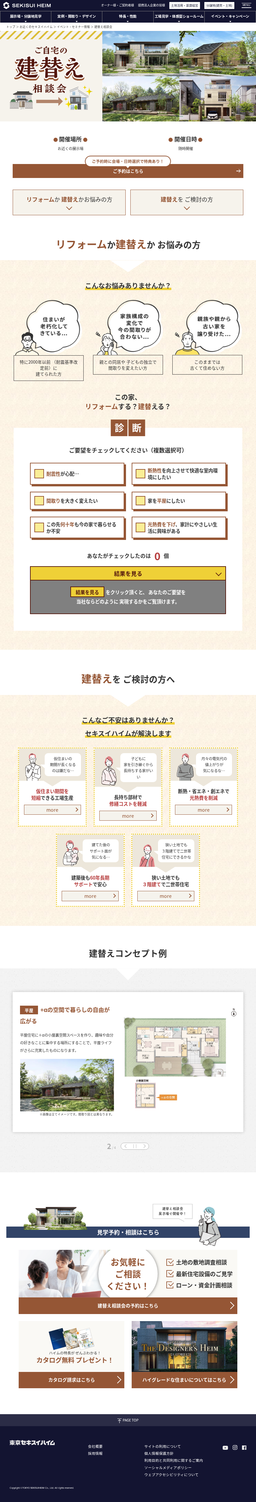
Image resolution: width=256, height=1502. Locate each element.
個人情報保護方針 (159, 1453)
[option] (128, 1058)
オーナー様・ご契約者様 (117, 5)
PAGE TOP (131, 1420)
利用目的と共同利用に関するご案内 (173, 1460)
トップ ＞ (12, 27)
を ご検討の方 (187, 199)
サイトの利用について (162, 1446)
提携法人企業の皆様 (151, 5)
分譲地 (219, 5)
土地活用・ (184, 5)
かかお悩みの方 (69, 199)
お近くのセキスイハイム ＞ (38, 27)
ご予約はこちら (128, 171)
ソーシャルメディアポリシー (168, 1467)
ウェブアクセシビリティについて (171, 1474)
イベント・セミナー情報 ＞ (75, 27)
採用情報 (95, 1453)
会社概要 (95, 1446)
